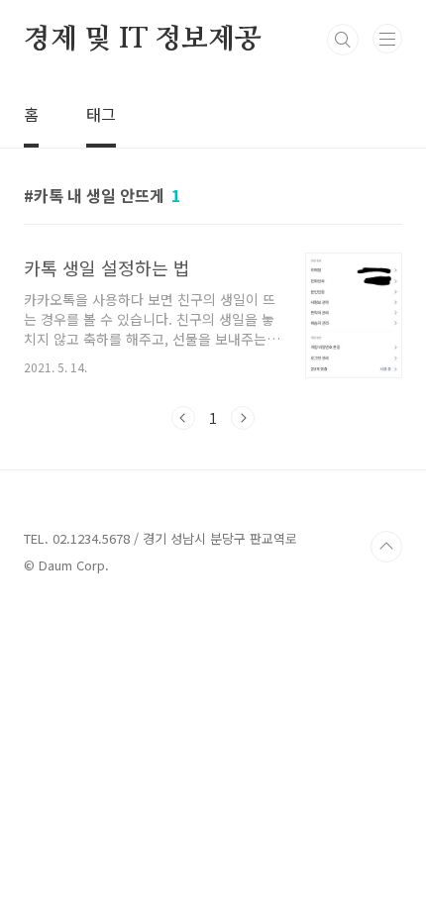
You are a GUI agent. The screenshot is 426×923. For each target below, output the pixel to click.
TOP (386, 547)
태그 (101, 114)
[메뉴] (387, 38)
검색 (343, 39)
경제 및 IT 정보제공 (143, 39)
